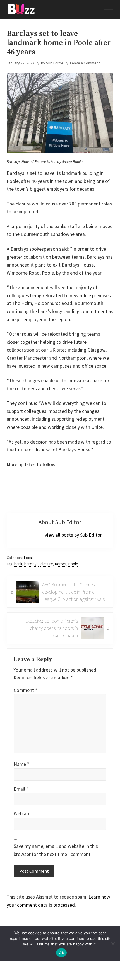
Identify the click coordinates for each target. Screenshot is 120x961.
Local (28, 557)
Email (21, 789)
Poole (73, 563)
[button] (109, 9)
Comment (25, 690)
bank (18, 563)
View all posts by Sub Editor (73, 535)
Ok (61, 952)
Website (22, 813)
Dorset (60, 563)
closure (46, 563)
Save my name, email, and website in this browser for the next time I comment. (56, 850)
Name (21, 764)
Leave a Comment (85, 63)
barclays (31, 563)
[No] (113, 943)
